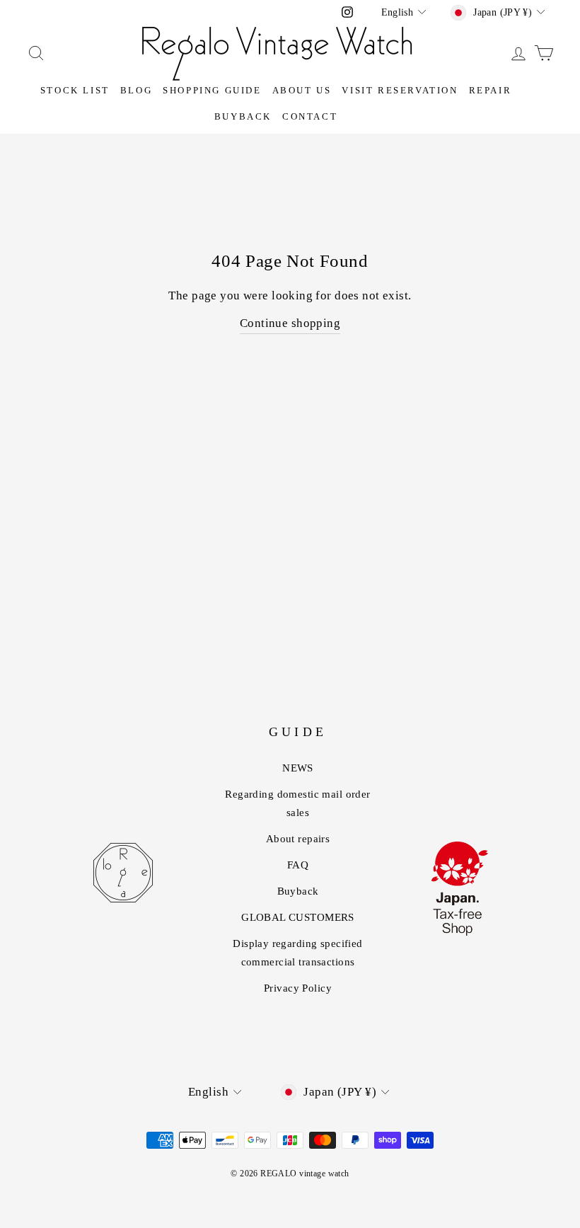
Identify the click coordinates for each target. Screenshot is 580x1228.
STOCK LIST (75, 90)
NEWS (297, 768)
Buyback (243, 116)
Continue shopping (290, 323)
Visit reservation (400, 90)
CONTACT (309, 116)
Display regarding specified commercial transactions (297, 953)
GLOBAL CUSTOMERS (297, 917)
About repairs (298, 838)
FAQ (297, 865)
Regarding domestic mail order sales (297, 803)
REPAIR (490, 90)
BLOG (136, 90)
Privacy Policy (298, 988)
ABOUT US (302, 90)
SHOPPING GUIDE (212, 90)
